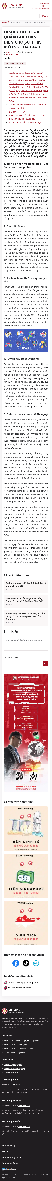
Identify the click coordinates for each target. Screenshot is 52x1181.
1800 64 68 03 (45, 6)
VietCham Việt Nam (11, 1163)
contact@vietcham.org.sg (41, 9)
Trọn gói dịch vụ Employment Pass (19, 1049)
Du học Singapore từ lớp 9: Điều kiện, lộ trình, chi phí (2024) (26, 584)
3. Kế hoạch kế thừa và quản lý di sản (26, 115)
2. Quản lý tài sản (17, 111)
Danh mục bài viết (12, 67)
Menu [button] (45, 16)
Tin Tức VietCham (11, 55)
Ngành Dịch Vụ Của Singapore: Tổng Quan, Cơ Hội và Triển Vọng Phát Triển (25, 600)
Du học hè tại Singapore (19, 987)
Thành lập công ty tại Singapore (23, 982)
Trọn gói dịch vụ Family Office (16, 1045)
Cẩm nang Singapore (13, 1064)
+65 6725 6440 (14, 1084)
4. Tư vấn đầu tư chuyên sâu (22, 118)
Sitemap (5, 1151)
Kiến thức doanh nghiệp (14, 1068)
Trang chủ (5, 22)
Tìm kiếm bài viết (12, 657)
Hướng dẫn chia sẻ (12, 1073)
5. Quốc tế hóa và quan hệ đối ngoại (26, 122)
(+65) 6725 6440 (44, 3)
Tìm (45, 663)
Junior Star (9, 52)
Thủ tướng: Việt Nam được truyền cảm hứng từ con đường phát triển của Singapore (25, 616)
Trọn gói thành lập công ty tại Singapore (21, 1041)
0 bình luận (7, 58)
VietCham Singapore (11, 1157)
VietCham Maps (9, 1145)
